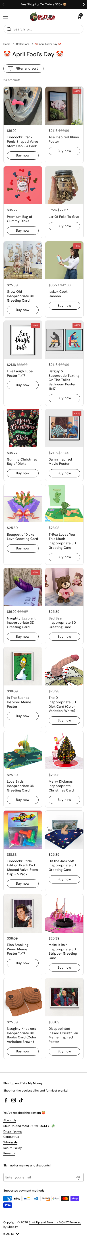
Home (6, 44)
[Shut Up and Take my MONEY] (42, 16)
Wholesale (10, 1142)
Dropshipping (12, 1131)
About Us (9, 1120)
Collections (22, 44)
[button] (79, 16)
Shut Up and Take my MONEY (49, 1222)
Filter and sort (26, 68)
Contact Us (11, 1137)
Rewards (9, 1153)
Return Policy (12, 1148)
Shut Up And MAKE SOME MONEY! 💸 (29, 1126)
